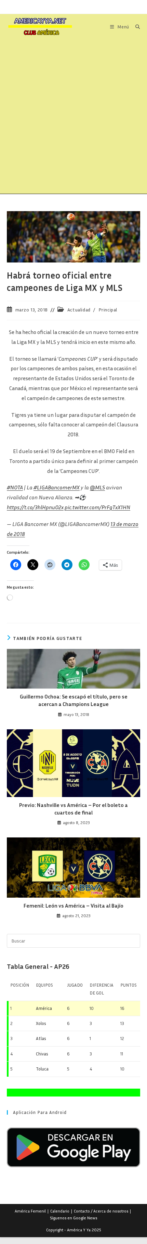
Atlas (41, 1038)
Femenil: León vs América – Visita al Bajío (73, 905)
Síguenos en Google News (73, 1217)
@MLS (97, 487)
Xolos (41, 1023)
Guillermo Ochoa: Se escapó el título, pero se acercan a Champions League (74, 700)
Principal (107, 309)
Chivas (42, 1053)
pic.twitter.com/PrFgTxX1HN (97, 507)
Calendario (59, 1211)
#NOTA (15, 487)
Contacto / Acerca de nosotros (101, 1211)
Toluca (42, 1069)
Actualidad (79, 309)
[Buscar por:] (135, 26)
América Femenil (30, 1211)
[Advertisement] (73, 116)
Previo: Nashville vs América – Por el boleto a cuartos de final (73, 808)
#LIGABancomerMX (57, 487)
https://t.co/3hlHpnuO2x (35, 507)
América (44, 1008)
